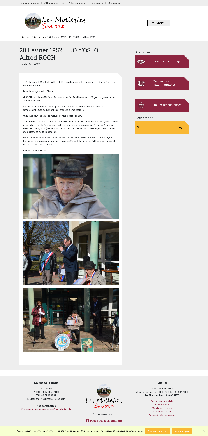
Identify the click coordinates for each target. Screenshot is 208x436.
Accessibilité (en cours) (161, 414)
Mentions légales (162, 408)
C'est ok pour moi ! (157, 431)
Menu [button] (161, 23)
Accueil (26, 37)
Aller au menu (77, 2)
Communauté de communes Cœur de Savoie (46, 409)
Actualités (40, 37)
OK (181, 127)
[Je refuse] (204, 431)
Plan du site (97, 2)
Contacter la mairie (162, 401)
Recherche (114, 2)
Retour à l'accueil (29, 2)
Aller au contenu (54, 2)
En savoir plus (182, 431)
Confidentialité (162, 411)
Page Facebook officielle (106, 420)
